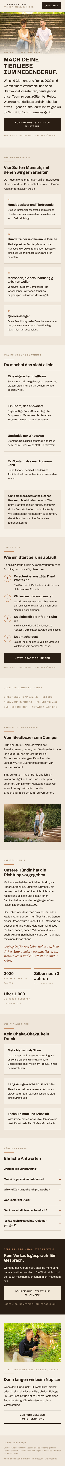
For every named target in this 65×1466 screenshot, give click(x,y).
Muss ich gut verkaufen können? (24, 1179)
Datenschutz (51, 1459)
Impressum (37, 1459)
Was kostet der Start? (17, 1199)
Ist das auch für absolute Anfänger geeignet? (25, 1223)
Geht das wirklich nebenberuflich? (25, 1210)
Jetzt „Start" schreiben (32, 658)
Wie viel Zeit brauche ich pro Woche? (27, 1189)
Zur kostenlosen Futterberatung (32, 1417)
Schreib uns (51, 6)
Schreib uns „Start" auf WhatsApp (32, 124)
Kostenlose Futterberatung (17, 1459)
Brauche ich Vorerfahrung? (21, 1168)
